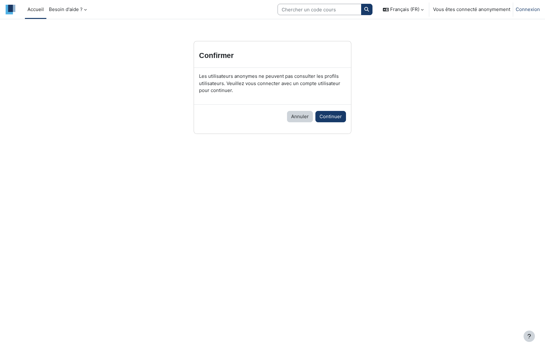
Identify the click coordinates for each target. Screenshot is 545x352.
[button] (403, 9)
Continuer (330, 116)
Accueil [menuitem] (35, 9)
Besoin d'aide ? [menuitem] (66, 9)
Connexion (528, 9)
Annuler (300, 116)
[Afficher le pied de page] (529, 336)
